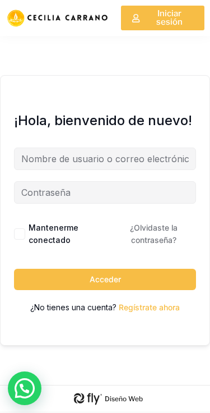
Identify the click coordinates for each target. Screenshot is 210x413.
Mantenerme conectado (53, 234)
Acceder (105, 279)
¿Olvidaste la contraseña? (154, 234)
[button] (24, 388)
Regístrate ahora (149, 307)
